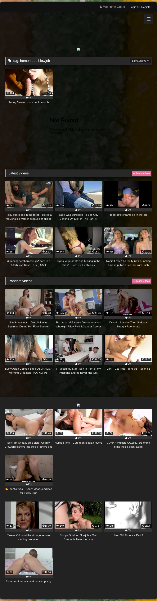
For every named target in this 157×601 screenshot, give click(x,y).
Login (133, 6)
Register (146, 6)
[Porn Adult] (78, 27)
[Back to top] (145, 589)
